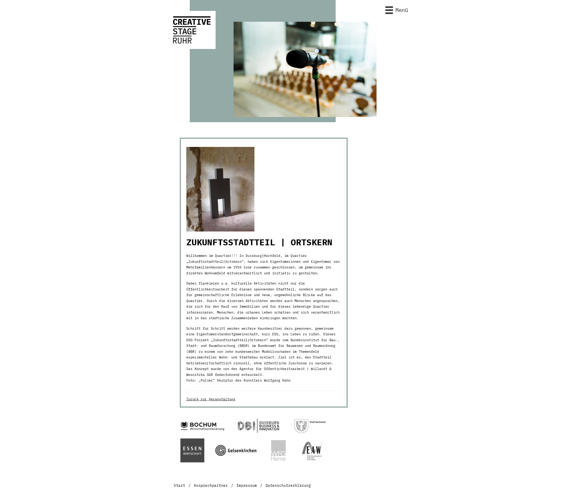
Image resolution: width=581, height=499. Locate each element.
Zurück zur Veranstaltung (210, 399)
